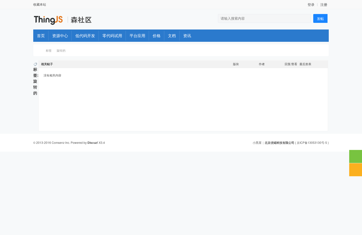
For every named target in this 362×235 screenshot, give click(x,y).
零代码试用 (112, 35)
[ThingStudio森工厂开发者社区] (80, 22)
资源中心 (60, 35)
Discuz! (92, 142)
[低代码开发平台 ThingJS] (49, 24)
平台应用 (137, 35)
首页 (41, 35)
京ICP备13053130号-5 (312, 142)
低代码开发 (85, 35)
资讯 (187, 35)
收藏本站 (39, 4)
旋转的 (61, 50)
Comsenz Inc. (61, 142)
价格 (157, 35)
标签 (49, 50)
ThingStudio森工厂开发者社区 (39, 50)
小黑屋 (257, 142)
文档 (172, 35)
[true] (306, 18)
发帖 (320, 18)
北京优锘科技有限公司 (279, 142)
